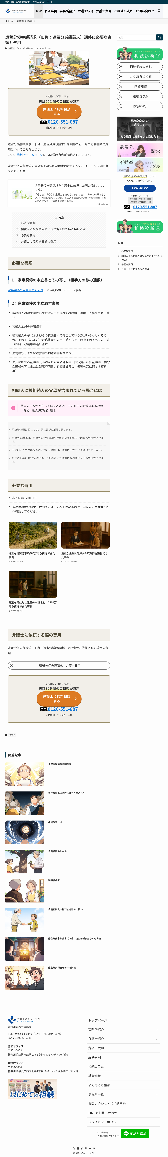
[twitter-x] (74, 1148)
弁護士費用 (96, 1048)
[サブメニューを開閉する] (156, 1029)
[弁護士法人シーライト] (16, 11)
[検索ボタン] (159, 11)
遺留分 (11, 48)
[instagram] (78, 1148)
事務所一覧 (96, 1094)
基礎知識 (94, 1075)
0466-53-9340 (23, 1034)
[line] (85, 1148)
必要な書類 (28, 223)
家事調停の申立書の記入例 (25, 290)
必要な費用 (28, 235)
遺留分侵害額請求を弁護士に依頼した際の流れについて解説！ (70, 188)
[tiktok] (82, 1148)
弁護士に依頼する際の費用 (38, 241)
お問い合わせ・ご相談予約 (107, 1103)
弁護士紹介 (96, 1038)
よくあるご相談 (99, 1085)
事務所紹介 (96, 1029)
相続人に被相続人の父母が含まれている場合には (53, 229)
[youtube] (89, 1148)
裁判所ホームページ (30, 154)
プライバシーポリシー (103, 1122)
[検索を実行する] (159, 37)
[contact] (93, 1148)
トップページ (97, 1020)
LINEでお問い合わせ (102, 1112)
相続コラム (96, 1066)
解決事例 (94, 1057)
